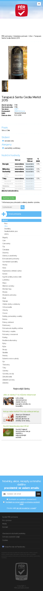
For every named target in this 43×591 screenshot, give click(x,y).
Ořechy (5, 310)
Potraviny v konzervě (10, 334)
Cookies (5, 540)
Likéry (6, 234)
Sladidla (5, 352)
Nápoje (5, 301)
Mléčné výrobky (8, 286)
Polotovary (6, 325)
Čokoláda (5, 250)
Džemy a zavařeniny (9, 256)
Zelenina (5, 383)
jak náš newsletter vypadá (26, 508)
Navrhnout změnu (8, 198)
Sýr (3, 361)
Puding (4, 337)
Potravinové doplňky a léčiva (12, 328)
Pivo (5, 223)
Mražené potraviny (9, 295)
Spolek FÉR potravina (10, 517)
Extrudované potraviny (10, 259)
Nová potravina (14, 214)
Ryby (4, 343)
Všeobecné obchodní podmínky (13, 533)
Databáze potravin (20, 36)
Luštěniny (5, 280)
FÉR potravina (7, 36)
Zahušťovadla (7, 377)
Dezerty (5, 253)
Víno (30, 36)
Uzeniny (5, 371)
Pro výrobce (6, 520)
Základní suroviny (8, 380)
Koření (4, 274)
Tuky (4, 368)
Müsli (4, 298)
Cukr (4, 240)
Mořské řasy (6, 289)
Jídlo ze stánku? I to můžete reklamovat (19, 395)
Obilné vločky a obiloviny (11, 304)
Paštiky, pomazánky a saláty (12, 316)
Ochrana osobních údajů (11, 537)
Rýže (4, 346)
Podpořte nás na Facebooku (14, 547)
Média (4, 524)
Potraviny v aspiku (9, 331)
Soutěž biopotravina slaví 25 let (16, 426)
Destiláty (7, 229)
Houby (4, 265)
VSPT (16, 109)
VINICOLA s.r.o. (19, 111)
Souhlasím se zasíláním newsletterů (22, 499)
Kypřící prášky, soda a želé (11, 277)
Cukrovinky (6, 243)
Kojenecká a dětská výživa (11, 271)
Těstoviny (6, 365)
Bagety (5, 237)
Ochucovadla (7, 307)
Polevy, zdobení (8, 322)
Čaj (3, 246)
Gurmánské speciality (10, 262)
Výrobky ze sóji (8, 374)
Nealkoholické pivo (11, 231)
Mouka (4, 292)
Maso (4, 283)
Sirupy (4, 349)
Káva (4, 268)
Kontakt (5, 527)
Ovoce (4, 313)
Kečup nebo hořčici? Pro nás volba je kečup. (21, 412)
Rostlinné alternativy (9, 340)
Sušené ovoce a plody (10, 358)
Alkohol (5, 220)
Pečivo (4, 319)
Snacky (5, 355)
